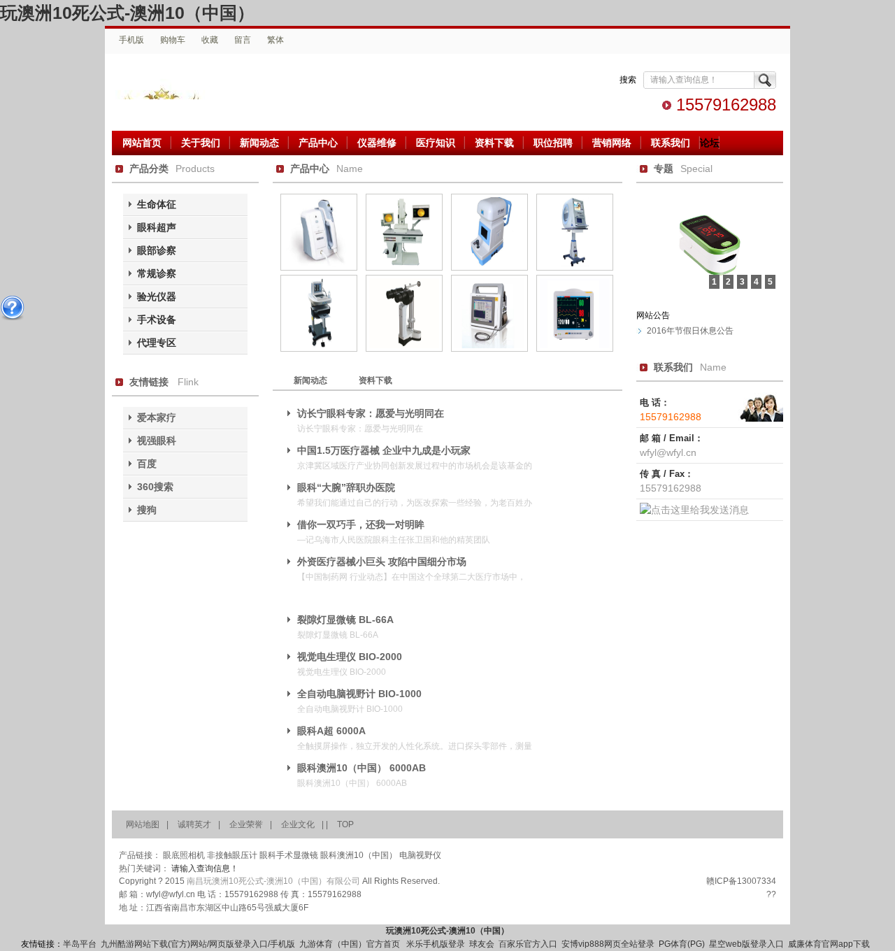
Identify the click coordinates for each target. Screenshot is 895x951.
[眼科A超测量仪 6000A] (489, 349)
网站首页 (142, 142)
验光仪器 (156, 296)
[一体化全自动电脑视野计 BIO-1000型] (574, 268)
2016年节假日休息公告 (690, 331)
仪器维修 (376, 142)
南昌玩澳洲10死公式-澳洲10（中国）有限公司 (183, 83)
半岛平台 (79, 944)
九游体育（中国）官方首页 (350, 944)
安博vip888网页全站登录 (607, 944)
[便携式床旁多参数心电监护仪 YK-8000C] (574, 349)
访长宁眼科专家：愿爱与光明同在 (370, 413)
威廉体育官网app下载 (829, 944)
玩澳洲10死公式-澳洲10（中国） (127, 12)
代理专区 (156, 342)
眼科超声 (156, 227)
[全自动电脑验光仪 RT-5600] (489, 268)
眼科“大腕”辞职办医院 (346, 487)
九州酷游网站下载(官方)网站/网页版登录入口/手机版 (198, 944)
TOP (345, 824)
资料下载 (494, 142)
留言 (242, 40)
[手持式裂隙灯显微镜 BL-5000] (404, 349)
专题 (663, 168)
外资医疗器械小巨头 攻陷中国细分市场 (381, 561)
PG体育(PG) (682, 944)
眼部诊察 (156, 250)
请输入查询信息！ (204, 868)
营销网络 (611, 142)
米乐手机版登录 (435, 944)
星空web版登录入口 (746, 944)
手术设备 (156, 319)
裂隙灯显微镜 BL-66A (345, 619)
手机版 (131, 40)
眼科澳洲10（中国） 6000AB (361, 767)
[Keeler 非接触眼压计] (318, 268)
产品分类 (149, 168)
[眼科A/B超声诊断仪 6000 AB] (318, 349)
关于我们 (200, 142)
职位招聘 (553, 142)
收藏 (209, 40)
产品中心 (318, 142)
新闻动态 (259, 142)
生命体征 (156, 204)
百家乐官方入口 (528, 944)
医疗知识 (435, 142)
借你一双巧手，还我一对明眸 (360, 524)
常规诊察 (156, 273)
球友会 (481, 944)
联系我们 (670, 142)
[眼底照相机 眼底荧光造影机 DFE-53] (404, 268)
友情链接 (149, 381)
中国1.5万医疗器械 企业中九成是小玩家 (384, 450)
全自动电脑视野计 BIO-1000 (359, 693)
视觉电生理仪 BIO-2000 (349, 656)
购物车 (172, 40)
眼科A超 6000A (331, 730)
